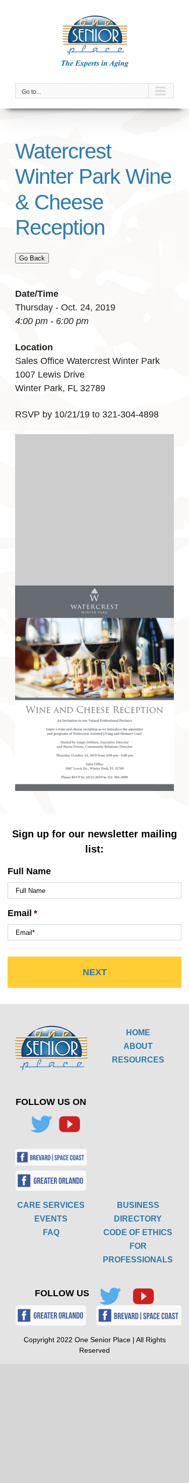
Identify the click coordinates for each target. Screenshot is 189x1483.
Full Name (29, 871)
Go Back (32, 258)
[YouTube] (69, 1124)
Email (22, 913)
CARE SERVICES (51, 1205)
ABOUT (138, 1046)
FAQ (51, 1232)
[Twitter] (41, 1124)
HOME (138, 1032)
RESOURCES (138, 1059)
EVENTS (51, 1218)
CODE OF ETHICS (137, 1232)
